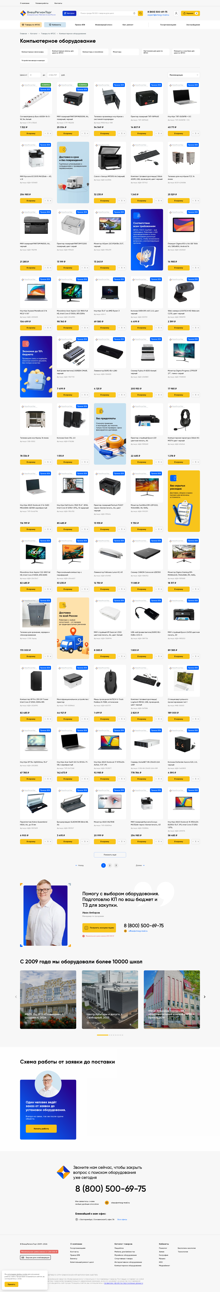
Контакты (58, 3)
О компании (24, 3)
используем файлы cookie (17, 1274)
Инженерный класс (103, 25)
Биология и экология (187, 1248)
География (163, 1255)
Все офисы (122, 1219)
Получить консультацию (102, 927)
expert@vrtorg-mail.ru (158, 15)
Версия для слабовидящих (37, 1257)
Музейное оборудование (126, 1255)
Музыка (162, 1258)
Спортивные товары (124, 1258)
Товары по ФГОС (32, 25)
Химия (161, 1252)
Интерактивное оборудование (128, 1262)
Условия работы (42, 3)
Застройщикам (193, 25)
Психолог (163, 1248)
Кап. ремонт (128, 25)
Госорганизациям (168, 25)
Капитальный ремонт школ (82, 1262)
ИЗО (161, 1262)
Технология (183, 1252)
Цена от (23, 75)
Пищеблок (119, 1248)
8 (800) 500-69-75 (157, 11)
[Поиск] (140, 13)
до (44, 75)
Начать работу (41, 1128)
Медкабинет (164, 1265)
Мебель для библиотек (125, 1252)
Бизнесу (73, 1258)
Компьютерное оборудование (128, 1265)
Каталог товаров (123, 1244)
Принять (11, 1284)
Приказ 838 (80, 25)
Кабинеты (164, 1244)
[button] (134, 13)
